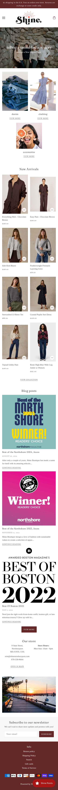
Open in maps (17, 666)
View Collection (29, 380)
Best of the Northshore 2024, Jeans (20, 452)
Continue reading (11, 468)
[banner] (28, 17)
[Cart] (54, 18)
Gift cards (29, 764)
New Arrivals (29, 169)
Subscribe (46, 734)
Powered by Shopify (29, 784)
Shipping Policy (29, 755)
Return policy (29, 751)
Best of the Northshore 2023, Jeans (20, 528)
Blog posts (29, 391)
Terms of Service (29, 768)
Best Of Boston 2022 (13, 606)
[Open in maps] (29, 695)
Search (29, 760)
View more (15, 118)
